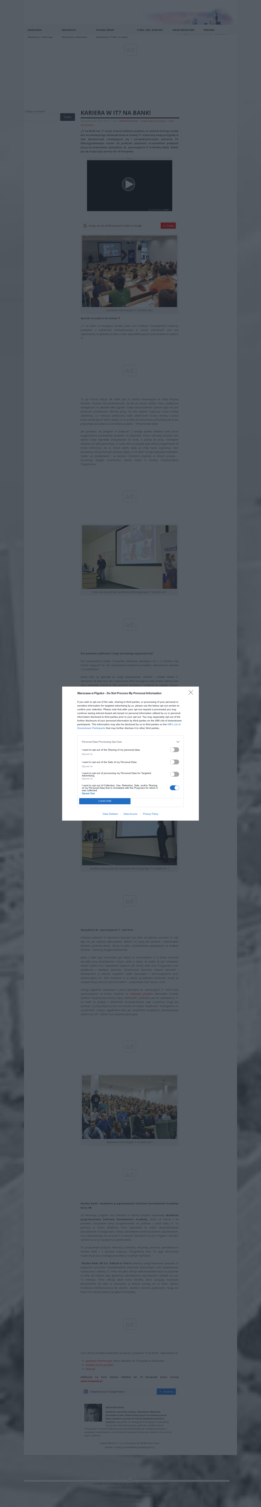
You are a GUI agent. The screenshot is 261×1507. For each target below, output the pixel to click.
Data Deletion (110, 813)
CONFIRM (105, 801)
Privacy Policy (150, 813)
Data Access (130, 813)
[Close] (192, 693)
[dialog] (130, 754)
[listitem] (130, 742)
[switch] (174, 749)
